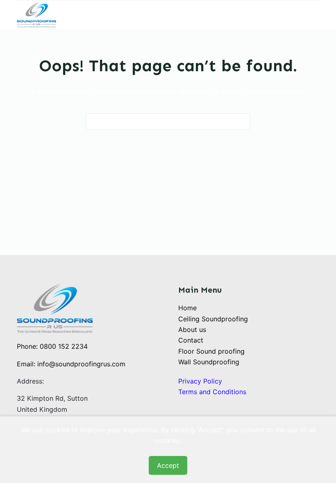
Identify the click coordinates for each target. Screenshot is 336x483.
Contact (190, 340)
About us (192, 329)
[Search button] (242, 121)
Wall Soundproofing (208, 362)
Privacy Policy (200, 381)
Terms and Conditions (212, 392)
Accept (168, 465)
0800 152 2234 (64, 346)
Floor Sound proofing (211, 351)
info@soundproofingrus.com (81, 364)
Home (187, 308)
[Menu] (315, 14)
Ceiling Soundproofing (213, 319)
